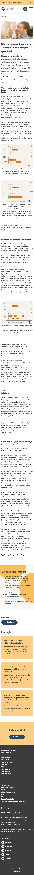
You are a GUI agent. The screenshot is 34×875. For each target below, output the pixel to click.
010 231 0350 (5, 813)
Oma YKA (4, 2)
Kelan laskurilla (9, 592)
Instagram (8, 846)
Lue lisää (17, 737)
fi (28, 2)
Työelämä (9, 622)
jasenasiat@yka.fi (14, 832)
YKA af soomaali (6, 773)
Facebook (8, 842)
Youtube (8, 858)
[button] (31, 8)
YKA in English (5, 760)
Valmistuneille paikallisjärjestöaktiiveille (13, 801)
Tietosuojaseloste (17, 869)
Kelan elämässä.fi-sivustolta (13, 596)
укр (5, 764)
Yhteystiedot (5, 785)
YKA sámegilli (5, 769)
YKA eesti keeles (6, 767)
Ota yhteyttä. (22, 555)
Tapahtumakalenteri (15, 2)
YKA (3, 762)
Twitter (7, 854)
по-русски (8, 762)
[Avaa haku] (25, 9)
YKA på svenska (6, 758)
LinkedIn (8, 850)
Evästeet (17, 871)
